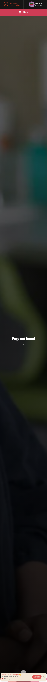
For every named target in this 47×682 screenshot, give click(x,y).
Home (18, 344)
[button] (23, 12)
